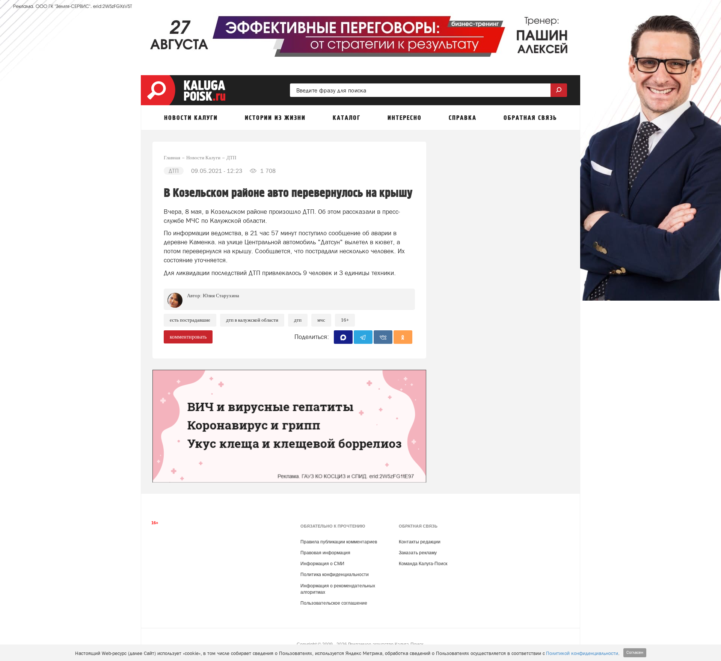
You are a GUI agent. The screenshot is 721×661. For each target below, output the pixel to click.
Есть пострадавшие (190, 320)
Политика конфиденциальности (334, 574)
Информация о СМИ (322, 563)
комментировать (188, 337)
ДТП (298, 320)
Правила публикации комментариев (338, 542)
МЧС (321, 320)
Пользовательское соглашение (333, 603)
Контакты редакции (419, 542)
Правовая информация (325, 552)
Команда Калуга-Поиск (423, 563)
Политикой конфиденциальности (582, 653)
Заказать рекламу (418, 552)
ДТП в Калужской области (252, 320)
